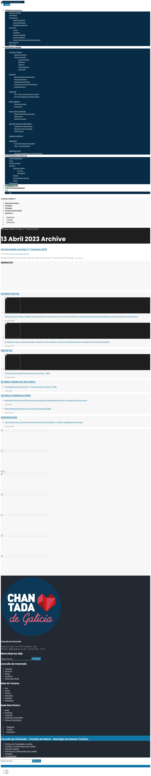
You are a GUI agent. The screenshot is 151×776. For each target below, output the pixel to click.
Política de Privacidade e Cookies (18, 744)
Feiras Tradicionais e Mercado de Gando (26, 40)
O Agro (15, 30)
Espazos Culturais (20, 57)
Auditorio (21, 65)
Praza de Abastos (19, 38)
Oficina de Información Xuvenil (24, 114)
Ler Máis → (79, 258)
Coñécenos (13, 15)
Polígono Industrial (19, 35)
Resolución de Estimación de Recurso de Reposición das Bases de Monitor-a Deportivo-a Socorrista (46, 400)
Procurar (36, 659)
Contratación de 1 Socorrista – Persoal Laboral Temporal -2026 (31, 387)
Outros (15, 181)
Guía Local (12, 45)
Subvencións (13, 183)
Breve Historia (13, 42)
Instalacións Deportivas (22, 82)
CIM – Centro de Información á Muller (26, 94)
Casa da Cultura (23, 60)
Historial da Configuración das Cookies (21, 751)
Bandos (15, 176)
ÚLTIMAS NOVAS (10, 293)
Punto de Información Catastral (24, 144)
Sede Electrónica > (12, 203)
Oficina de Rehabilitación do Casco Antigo (28, 153)
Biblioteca (21, 62)
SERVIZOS (13, 47)
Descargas (9, 700)
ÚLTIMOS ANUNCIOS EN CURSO (18, 381)
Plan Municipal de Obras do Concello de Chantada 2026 (28, 409)
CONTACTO (15, 188)
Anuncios (12, 166)
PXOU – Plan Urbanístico (22, 146)
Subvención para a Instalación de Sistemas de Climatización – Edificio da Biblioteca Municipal (44, 422)
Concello (8, 669)
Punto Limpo (18, 107)
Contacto (9, 676)
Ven (6, 688)
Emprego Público (19, 168)
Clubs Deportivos (20, 87)
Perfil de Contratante (13, 211)
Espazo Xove (18, 116)
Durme (8, 693)
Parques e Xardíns (20, 104)
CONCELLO (13, 10)
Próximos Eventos (15, 163)
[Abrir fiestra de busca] (5, 224)
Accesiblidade (11, 756)
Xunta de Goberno (19, 20)
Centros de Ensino (20, 119)
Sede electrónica (12, 678)
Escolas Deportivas (20, 79)
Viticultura (16, 33)
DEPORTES (6, 350)
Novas (11, 161)
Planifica (8, 698)
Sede (7, 710)
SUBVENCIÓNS (9, 417)
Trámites (8, 208)
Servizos (8, 671)
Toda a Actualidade (15, 158)
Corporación (13, 18)
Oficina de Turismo (20, 55)
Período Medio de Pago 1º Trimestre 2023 (24, 249)
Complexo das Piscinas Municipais (25, 84)
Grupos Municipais (19, 23)
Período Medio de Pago (21, 178)
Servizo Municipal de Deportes (24, 77)
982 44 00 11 (15, 649)
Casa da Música (23, 67)
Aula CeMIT (22, 70)
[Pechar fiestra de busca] (1, 763)
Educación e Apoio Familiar (23, 129)
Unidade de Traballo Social (23, 126)
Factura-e (9, 213)
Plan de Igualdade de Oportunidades (26, 97)
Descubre (9, 695)
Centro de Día (19, 131)
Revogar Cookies (12, 749)
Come (7, 690)
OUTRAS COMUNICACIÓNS (16, 395)
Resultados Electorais (20, 25)
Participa (8, 206)
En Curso (20, 171)
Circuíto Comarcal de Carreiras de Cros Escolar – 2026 (27, 373)
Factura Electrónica (13, 720)
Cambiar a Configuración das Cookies (20, 746)
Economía (12, 28)
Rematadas (21, 173)
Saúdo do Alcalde (15, 13)
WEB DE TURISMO (11, 185)
